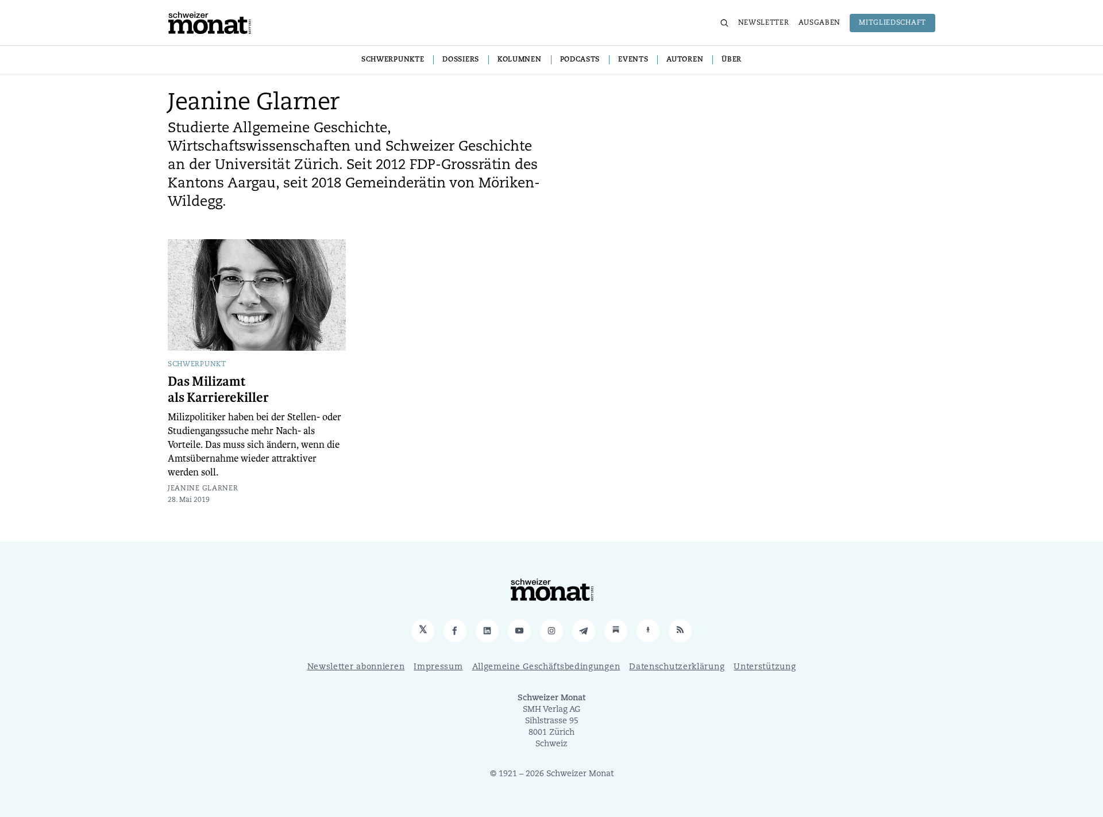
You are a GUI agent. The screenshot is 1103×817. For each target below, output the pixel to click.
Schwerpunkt (197, 364)
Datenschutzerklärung (676, 667)
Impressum (438, 667)
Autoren (684, 59)
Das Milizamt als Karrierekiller (218, 390)
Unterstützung (765, 667)
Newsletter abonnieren (356, 667)
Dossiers (460, 59)
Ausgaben (820, 23)
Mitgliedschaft (892, 23)
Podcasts (580, 59)
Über (732, 59)
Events (633, 59)
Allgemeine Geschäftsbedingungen (546, 667)
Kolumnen (519, 59)
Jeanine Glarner (203, 488)
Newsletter (763, 23)
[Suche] (724, 23)
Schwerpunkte (392, 59)
